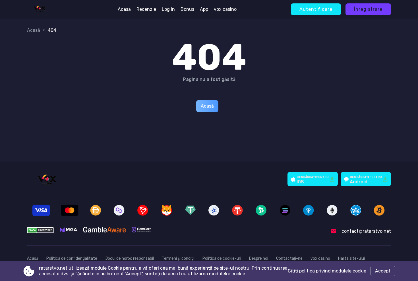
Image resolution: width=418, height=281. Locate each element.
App (204, 9)
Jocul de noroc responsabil (129, 258)
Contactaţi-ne (289, 258)
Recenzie (146, 9)
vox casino (225, 9)
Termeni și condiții (178, 258)
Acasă (124, 9)
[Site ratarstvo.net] (39, 9)
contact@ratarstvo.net (366, 231)
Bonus (187, 9)
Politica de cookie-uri (221, 258)
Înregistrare (368, 9)
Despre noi (258, 258)
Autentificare (315, 9)
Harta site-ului (351, 258)
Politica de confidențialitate (71, 258)
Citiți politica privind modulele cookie (327, 271)
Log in (168, 9)
